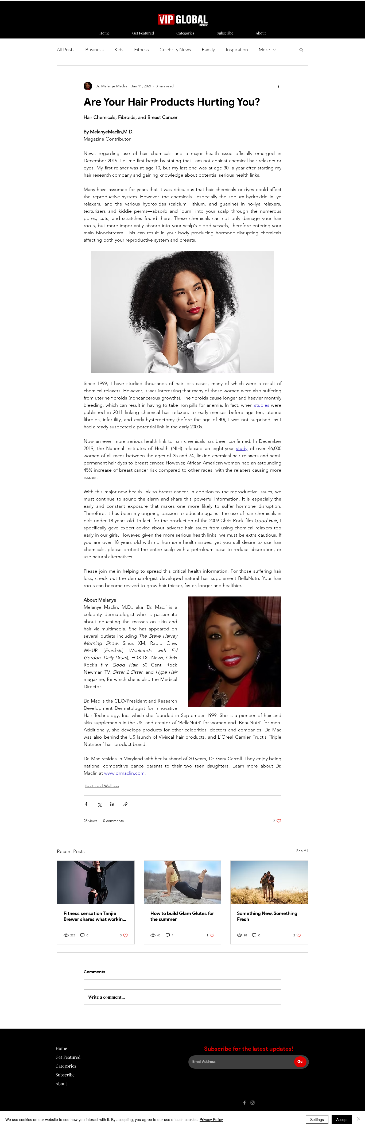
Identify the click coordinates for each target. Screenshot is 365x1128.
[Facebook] (244, 1102)
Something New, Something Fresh (267, 916)
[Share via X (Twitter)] (99, 804)
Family (208, 49)
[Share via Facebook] (86, 804)
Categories (66, 1066)
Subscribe (65, 1074)
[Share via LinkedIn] (112, 804)
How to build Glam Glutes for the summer (182, 916)
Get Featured (68, 1057)
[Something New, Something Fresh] (269, 882)
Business (94, 49)
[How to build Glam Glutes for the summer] (182, 882)
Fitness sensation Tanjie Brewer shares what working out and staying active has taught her (95, 916)
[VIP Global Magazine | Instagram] (252, 1102)
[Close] (358, 1119)
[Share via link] (125, 804)
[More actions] (278, 86)
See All (302, 850)
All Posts (66, 49)
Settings (317, 1119)
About (61, 1083)
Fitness (141, 49)
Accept (342, 1119)
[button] (301, 49)
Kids (118, 49)
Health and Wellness (102, 786)
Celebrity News (175, 49)
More (264, 49)
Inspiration (237, 49)
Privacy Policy (211, 1119)
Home (61, 1048)
